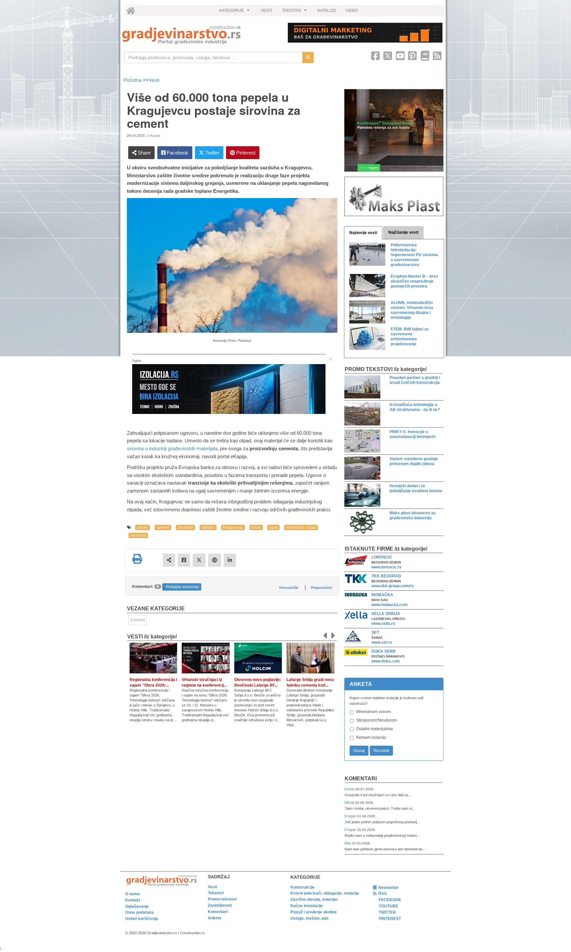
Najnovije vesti (363, 232)
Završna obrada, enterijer (314, 899)
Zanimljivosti (220, 905)
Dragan (350, 816)
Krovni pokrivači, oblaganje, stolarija (324, 893)
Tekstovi (216, 893)
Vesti (154, 80)
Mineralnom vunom (373, 711)
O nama (132, 894)
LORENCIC (381, 557)
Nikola (349, 802)
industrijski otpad (301, 527)
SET (375, 632)
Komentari (361, 778)
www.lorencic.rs (386, 567)
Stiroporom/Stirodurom (376, 720)
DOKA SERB (383, 651)
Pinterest (245, 152)
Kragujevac (233, 527)
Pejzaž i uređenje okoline (313, 912)
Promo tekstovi (222, 899)
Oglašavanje (137, 906)
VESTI (266, 10)
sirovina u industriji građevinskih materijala (172, 448)
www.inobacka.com (389, 604)
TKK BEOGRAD (386, 576)
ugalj (273, 527)
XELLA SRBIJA (385, 613)
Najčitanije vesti (403, 232)
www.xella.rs (383, 623)
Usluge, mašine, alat (309, 918)
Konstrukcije (302, 887)
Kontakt (132, 900)
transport (185, 527)
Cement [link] (138, 620)
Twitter (211, 152)
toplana (208, 527)
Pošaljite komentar (182, 587)
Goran (350, 789)
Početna (133, 80)
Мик (348, 843)
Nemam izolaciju (371, 737)
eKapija (154, 135)
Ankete (214, 918)
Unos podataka (139, 912)
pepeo (142, 527)
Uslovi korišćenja (141, 918)
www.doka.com (385, 661)
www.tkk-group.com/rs (392, 586)
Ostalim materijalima (374, 729)
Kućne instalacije (306, 905)
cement (163, 527)
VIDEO (352, 10)
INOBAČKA (382, 595)
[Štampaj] (137, 559)
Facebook (177, 152)
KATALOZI (327, 10)
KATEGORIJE (235, 12)
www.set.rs (381, 642)
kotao (256, 527)
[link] (200, 35)
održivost (138, 535)
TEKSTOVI (295, 12)
